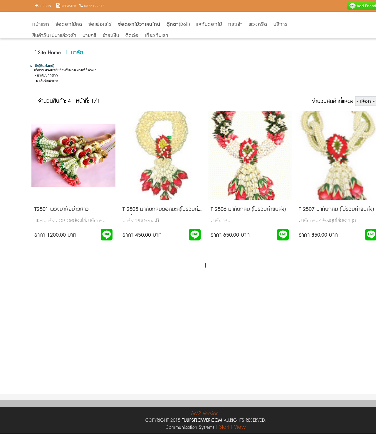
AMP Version (205, 414)
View (240, 427)
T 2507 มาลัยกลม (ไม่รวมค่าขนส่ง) (336, 209)
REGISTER (69, 6)
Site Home (49, 53)
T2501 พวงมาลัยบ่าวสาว (61, 209)
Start (224, 427)
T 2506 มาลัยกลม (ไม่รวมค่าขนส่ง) (248, 209)
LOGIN (46, 6)
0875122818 (94, 6)
